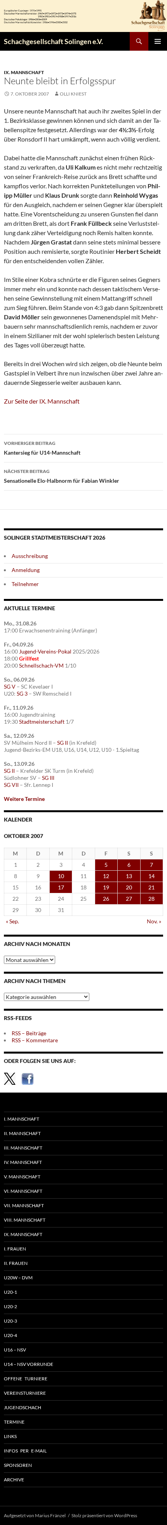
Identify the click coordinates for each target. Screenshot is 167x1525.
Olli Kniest (73, 94)
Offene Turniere (25, 1379)
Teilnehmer (25, 584)
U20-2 (10, 1306)
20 (129, 887)
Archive (14, 1479)
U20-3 (10, 1321)
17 (61, 887)
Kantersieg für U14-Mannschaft (42, 448)
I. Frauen (15, 1249)
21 (151, 887)
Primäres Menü (157, 41)
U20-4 (10, 1335)
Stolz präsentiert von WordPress (104, 1515)
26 (106, 898)
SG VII (11, 784)
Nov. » (154, 921)
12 (106, 876)
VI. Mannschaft (23, 1191)
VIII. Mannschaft (24, 1220)
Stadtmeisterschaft (41, 721)
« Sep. (12, 921)
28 (151, 898)
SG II (62, 742)
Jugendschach (22, 1407)
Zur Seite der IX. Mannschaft (42, 401)
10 (61, 876)
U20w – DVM (18, 1278)
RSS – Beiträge (29, 1033)
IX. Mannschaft (24, 72)
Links (10, 1436)
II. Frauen (16, 1263)
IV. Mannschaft (23, 1162)
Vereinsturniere (25, 1393)
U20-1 (10, 1292)
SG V (10, 686)
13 (129, 876)
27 (129, 898)
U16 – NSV (15, 1350)
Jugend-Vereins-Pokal (45, 651)
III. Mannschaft (23, 1148)
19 (106, 887)
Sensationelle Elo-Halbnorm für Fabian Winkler (61, 476)
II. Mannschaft (22, 1133)
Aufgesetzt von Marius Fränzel (35, 1515)
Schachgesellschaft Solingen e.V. (53, 41)
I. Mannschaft (21, 1119)
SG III (48, 777)
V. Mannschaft (22, 1177)
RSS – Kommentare (35, 1040)
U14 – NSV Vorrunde (28, 1364)
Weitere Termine (24, 798)
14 (151, 876)
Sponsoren (18, 1465)
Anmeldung (26, 570)
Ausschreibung (30, 556)
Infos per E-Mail (25, 1451)
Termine (14, 1422)
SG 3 (22, 693)
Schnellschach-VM (41, 665)
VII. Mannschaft (24, 1205)
